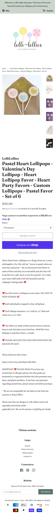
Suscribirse (45, 491)
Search (27, 446)
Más (7, 10)
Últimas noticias (27, 430)
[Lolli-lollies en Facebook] (21, 471)
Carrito (49, 10)
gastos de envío (11, 208)
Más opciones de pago (27, 252)
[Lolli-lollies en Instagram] (33, 471)
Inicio (4, 68)
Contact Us (28, 456)
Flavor (5, 222)
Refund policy (27, 453)
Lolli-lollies (29, 500)
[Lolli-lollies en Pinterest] (27, 471)
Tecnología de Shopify (42, 500)
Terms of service (27, 449)
